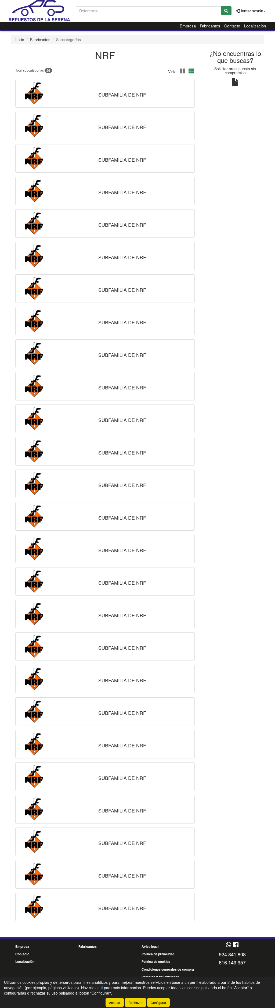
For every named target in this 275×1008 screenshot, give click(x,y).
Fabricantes (210, 26)
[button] (183, 71)
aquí (99, 987)
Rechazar (135, 1002)
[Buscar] (226, 10)
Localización (255, 26)
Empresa (188, 26)
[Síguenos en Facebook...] (236, 945)
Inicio (19, 39)
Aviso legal (150, 946)
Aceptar (114, 1002)
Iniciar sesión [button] (251, 10)
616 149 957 (232, 962)
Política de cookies (156, 961)
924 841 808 (232, 954)
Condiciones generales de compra (168, 969)
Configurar (158, 1002)
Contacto (232, 26)
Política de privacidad (158, 954)
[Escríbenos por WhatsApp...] (228, 945)
